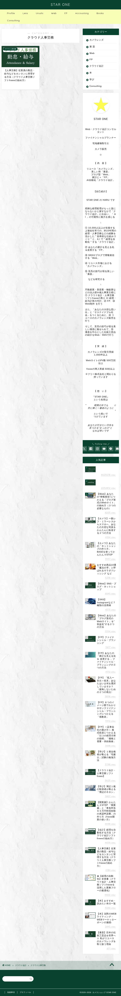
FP (65, 13)
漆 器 (92, 46)
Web (54, 13)
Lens (25, 13)
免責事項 (11, 992)
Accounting (82, 13)
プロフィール (25, 992)
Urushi (39, 13)
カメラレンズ (96, 40)
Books (100, 13)
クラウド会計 (96, 66)
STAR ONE (60, 4)
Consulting (13, 20)
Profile (11, 13)
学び (91, 79)
